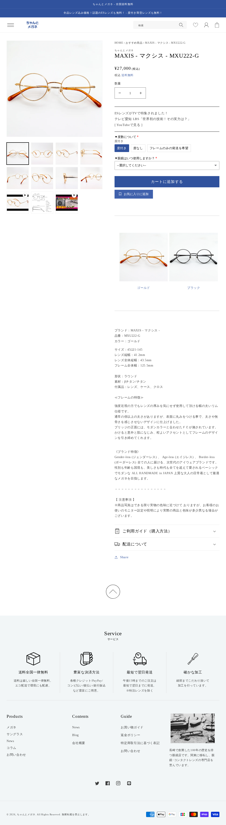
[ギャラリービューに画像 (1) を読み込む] (18, 154)
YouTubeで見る (128, 125)
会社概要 (78, 743)
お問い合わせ (16, 754)
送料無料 (127, 75)
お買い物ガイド (132, 727)
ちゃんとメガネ (26, 814)
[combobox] (160, 25)
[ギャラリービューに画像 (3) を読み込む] (67, 154)
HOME (119, 42)
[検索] (181, 25)
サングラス (15, 734)
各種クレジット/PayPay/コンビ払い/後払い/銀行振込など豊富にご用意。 (86, 685)
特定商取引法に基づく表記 (140, 743)
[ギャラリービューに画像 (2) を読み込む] (42, 154)
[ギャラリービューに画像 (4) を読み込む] (91, 154)
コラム (11, 748)
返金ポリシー (130, 735)
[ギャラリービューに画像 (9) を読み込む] (42, 203)
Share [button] (124, 557)
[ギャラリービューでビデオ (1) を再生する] (18, 203)
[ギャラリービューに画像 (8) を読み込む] (91, 178)
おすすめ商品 (134, 42)
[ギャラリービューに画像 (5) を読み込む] (18, 178)
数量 (118, 83)
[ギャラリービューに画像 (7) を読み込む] (67, 178)
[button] (10, 25)
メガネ (11, 727)
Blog (75, 735)
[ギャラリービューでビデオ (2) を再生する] (67, 203)
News (10, 741)
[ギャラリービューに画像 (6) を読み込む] (42, 178)
